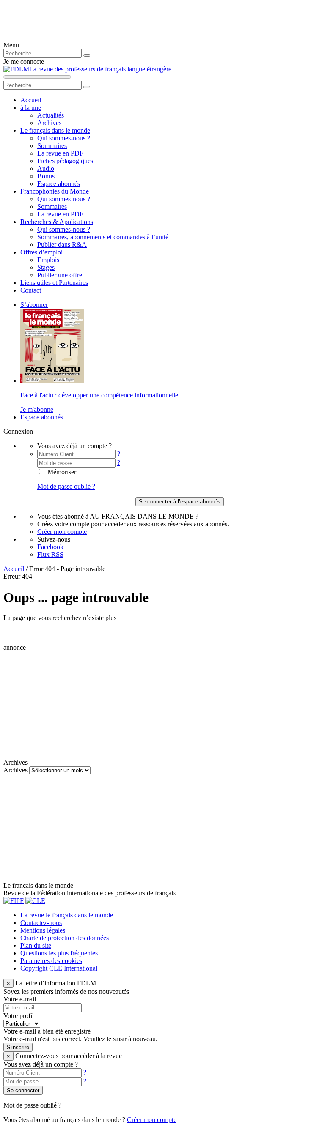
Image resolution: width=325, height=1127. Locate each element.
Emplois (48, 259)
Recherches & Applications (56, 221)
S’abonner (34, 304)
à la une (30, 107)
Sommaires (52, 145)
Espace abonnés (58, 183)
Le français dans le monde (55, 130)
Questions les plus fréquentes (59, 953)
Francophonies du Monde (54, 191)
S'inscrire (18, 1047)
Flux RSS (50, 554)
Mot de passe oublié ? (66, 486)
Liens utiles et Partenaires (54, 282)
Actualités (50, 115)
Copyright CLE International (58, 968)
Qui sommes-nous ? (63, 138)
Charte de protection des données (64, 937)
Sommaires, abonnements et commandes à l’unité (102, 237)
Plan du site (35, 945)
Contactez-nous (41, 922)
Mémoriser (61, 472)
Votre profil (18, 1015)
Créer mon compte (62, 531)
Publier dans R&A (62, 244)
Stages (46, 267)
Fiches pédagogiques (65, 160)
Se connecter (23, 1090)
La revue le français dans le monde (66, 915)
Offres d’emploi (41, 252)
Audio (45, 168)
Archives (49, 122)
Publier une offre (59, 275)
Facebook (50, 546)
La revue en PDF (60, 153)
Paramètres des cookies (51, 960)
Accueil (30, 100)
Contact (30, 290)
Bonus (46, 176)
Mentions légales (42, 930)
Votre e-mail (19, 999)
